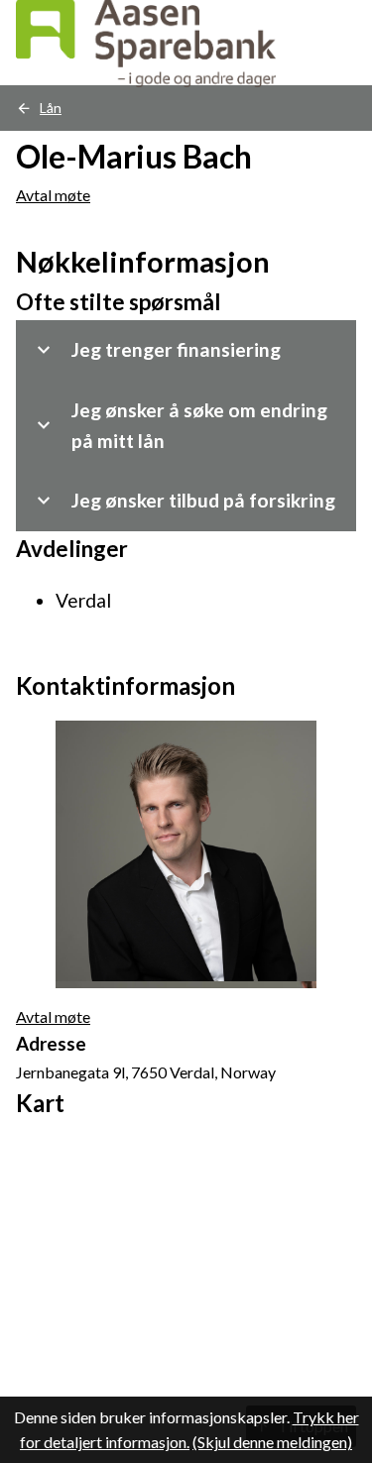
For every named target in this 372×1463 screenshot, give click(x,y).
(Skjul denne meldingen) (272, 1441)
